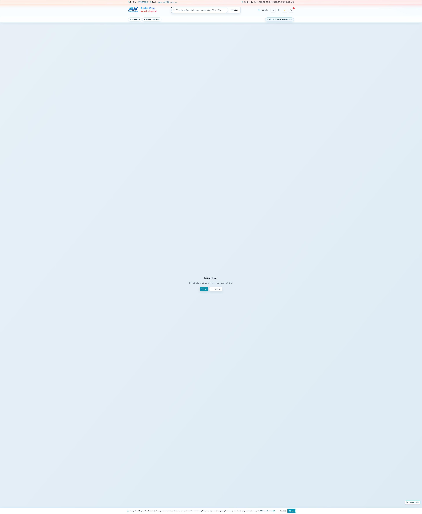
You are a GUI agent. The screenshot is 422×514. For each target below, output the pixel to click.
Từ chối (283, 511)
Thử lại (203, 289)
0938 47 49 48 (143, 2)
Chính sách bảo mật (267, 511)
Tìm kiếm (234, 10)
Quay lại (217, 289)
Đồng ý (291, 511)
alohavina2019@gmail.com (167, 2)
